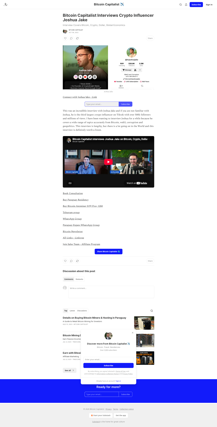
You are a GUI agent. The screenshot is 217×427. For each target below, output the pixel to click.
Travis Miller (78, 342)
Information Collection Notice (108, 374)
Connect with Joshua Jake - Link (80, 97)
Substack (96, 421)
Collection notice (127, 409)
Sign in (209, 4)
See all (68, 370)
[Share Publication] (186, 4)
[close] (133, 333)
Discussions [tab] (82, 311)
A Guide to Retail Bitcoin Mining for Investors (82, 321)
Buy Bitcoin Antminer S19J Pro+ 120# (83, 206)
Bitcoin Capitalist (76, 30)
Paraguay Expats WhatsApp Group (81, 225)
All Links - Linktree (73, 238)
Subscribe (196, 4)
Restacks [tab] (79, 279)
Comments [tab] (68, 279)
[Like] (65, 38)
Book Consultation (73, 193)
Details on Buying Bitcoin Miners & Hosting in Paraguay (94, 317)
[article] (108, 323)
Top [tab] (65, 311)
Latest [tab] (72, 311)
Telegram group (71, 212)
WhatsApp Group (72, 219)
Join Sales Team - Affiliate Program (81, 244)
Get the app (121, 415)
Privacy (109, 409)
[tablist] (74, 279)
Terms (115, 409)
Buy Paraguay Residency (76, 200)
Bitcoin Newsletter (73, 231)
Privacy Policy (127, 374)
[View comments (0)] (71, 38)
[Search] (180, 4)
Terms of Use (120, 371)
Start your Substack (102, 415)
